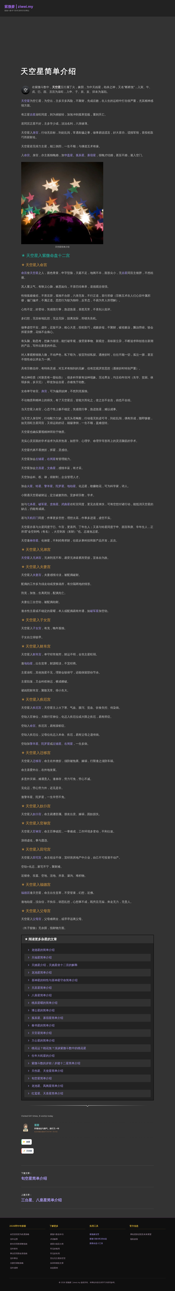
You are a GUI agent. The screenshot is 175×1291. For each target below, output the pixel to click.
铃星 (38, 486)
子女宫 (37, 628)
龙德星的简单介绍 (43, 950)
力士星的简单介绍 (43, 1040)
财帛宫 (37, 654)
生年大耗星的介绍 (43, 1055)
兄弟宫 (37, 557)
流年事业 (14, 1258)
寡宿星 (91, 155)
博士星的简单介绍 (43, 1010)
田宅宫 (37, 857)
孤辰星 (80, 155)
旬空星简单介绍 (42, 1078)
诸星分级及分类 (57, 1244)
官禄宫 (37, 831)
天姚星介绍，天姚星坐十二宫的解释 (55, 965)
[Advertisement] (87, 37)
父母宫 (37, 919)
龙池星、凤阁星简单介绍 (47, 1086)
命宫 (27, 155)
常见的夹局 (55, 1253)
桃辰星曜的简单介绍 (44, 1002)
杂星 (28, 1142)
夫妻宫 (37, 575)
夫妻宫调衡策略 (17, 1263)
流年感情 (14, 1268)
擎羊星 (48, 486)
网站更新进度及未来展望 (140, 1234)
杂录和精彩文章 (57, 1263)
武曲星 (65, 504)
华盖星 (68, 155)
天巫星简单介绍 (42, 987)
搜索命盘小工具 (96, 1243)
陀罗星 (60, 486)
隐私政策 (134, 1239)
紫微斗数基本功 (57, 1234)
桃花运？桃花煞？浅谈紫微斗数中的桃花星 (59, 1048)
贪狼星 (54, 504)
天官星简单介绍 (42, 1033)
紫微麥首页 (94, 1234)
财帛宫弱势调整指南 (18, 1244)
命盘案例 (54, 1268)
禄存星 (34, 540)
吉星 (33, 114)
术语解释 (54, 1239)
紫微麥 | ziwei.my (18, 6)
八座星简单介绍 (42, 995)
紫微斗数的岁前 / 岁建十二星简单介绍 (56, 1063)
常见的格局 (55, 1248)
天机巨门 (32, 518)
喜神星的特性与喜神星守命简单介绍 (55, 980)
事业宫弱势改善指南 (18, 1253)
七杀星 (31, 504)
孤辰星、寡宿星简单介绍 (47, 1018)
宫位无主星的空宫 (57, 1258)
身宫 (35, 132)
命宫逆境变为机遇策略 (19, 1234)
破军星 (42, 504)
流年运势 (14, 1239)
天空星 (25, 100)
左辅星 (40, 459)
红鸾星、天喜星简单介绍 (47, 1093)
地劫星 (71, 486)
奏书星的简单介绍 (43, 1025)
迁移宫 (37, 761)
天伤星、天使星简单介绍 (47, 1070)
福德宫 (25, 892)
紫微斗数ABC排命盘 (98, 1239)
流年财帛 (14, 1248)
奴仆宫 (37, 814)
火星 (30, 486)
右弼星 (51, 459)
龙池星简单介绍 (42, 972)
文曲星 (51, 468)
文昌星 (40, 468)
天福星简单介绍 (42, 957)
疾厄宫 (37, 707)
